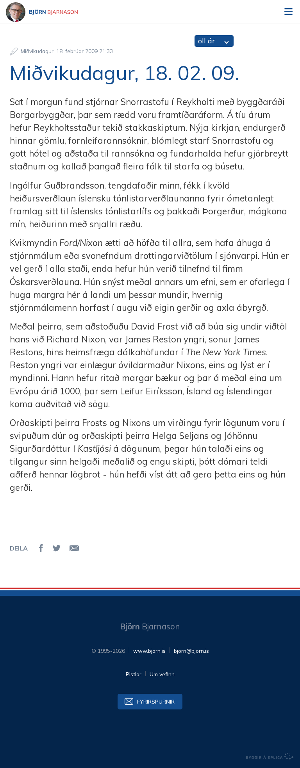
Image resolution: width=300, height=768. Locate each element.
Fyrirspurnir (156, 701)
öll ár (206, 40)
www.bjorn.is (149, 650)
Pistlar (133, 674)
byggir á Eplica (270, 756)
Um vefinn (162, 674)
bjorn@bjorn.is (191, 650)
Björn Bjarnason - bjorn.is (49, 12)
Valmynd (288, 12)
